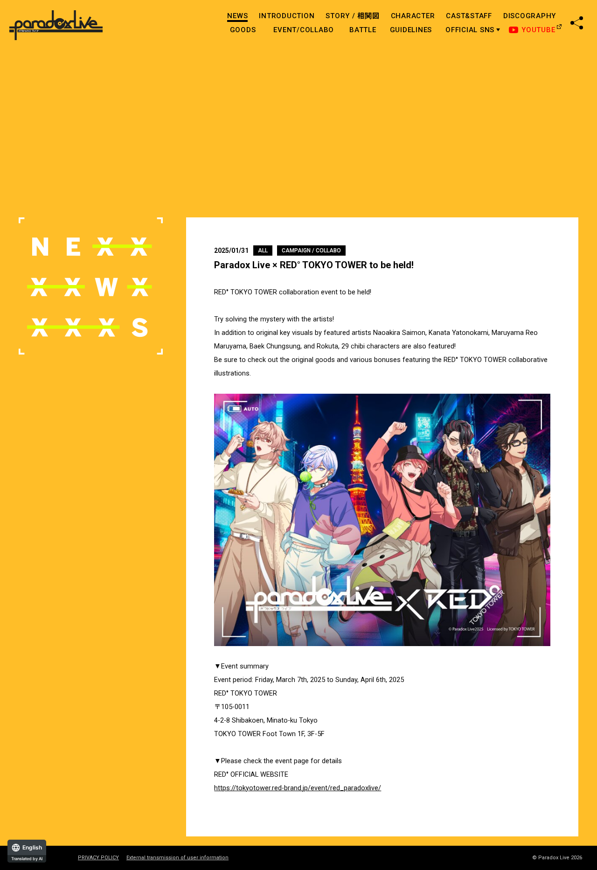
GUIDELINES (411, 30)
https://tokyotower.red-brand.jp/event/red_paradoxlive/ (297, 788)
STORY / (352, 16)
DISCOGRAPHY (529, 16)
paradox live (56, 25)
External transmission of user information (177, 858)
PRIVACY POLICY (98, 858)
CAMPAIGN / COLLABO (311, 250)
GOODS (243, 30)
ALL (263, 250)
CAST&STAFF (469, 16)
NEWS (237, 16)
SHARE (576, 22)
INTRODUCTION (286, 16)
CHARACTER (413, 16)
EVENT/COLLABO (303, 30)
